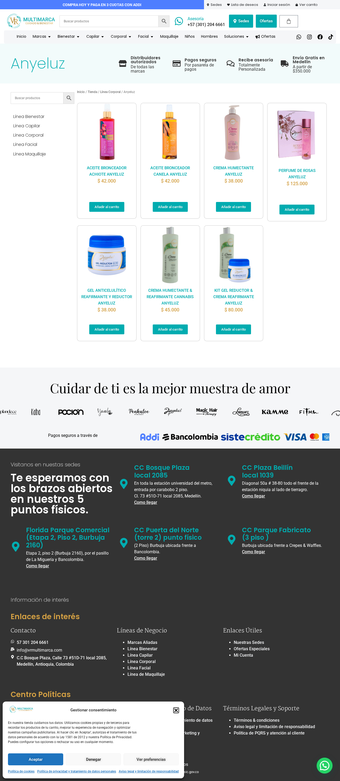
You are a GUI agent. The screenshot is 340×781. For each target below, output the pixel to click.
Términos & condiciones (256, 720)
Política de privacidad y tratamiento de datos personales (76, 771)
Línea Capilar (140, 655)
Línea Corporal (110, 92)
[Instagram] (309, 37)
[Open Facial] (152, 36)
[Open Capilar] (102, 36)
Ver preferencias (151, 759)
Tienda (92, 92)
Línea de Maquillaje (146, 674)
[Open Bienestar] (78, 36)
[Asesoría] (179, 21)
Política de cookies (21, 771)
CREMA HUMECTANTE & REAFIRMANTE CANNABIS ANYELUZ (170, 297)
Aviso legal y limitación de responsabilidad (149, 771)
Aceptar (35, 759)
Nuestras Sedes (249, 642)
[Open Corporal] (130, 36)
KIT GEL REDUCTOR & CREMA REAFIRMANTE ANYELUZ (233, 297)
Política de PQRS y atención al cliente (269, 733)
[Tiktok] (330, 37)
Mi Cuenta (243, 655)
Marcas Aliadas (142, 642)
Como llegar (145, 502)
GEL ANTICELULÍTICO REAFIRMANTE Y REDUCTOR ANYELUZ (106, 297)
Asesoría (196, 18)
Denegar (93, 759)
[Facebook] (320, 37)
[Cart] (288, 21)
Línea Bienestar (143, 648)
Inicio (81, 92)
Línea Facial (139, 667)
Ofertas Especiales (252, 648)
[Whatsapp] (299, 37)
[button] (176, 710)
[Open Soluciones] (247, 36)
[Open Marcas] (49, 36)
